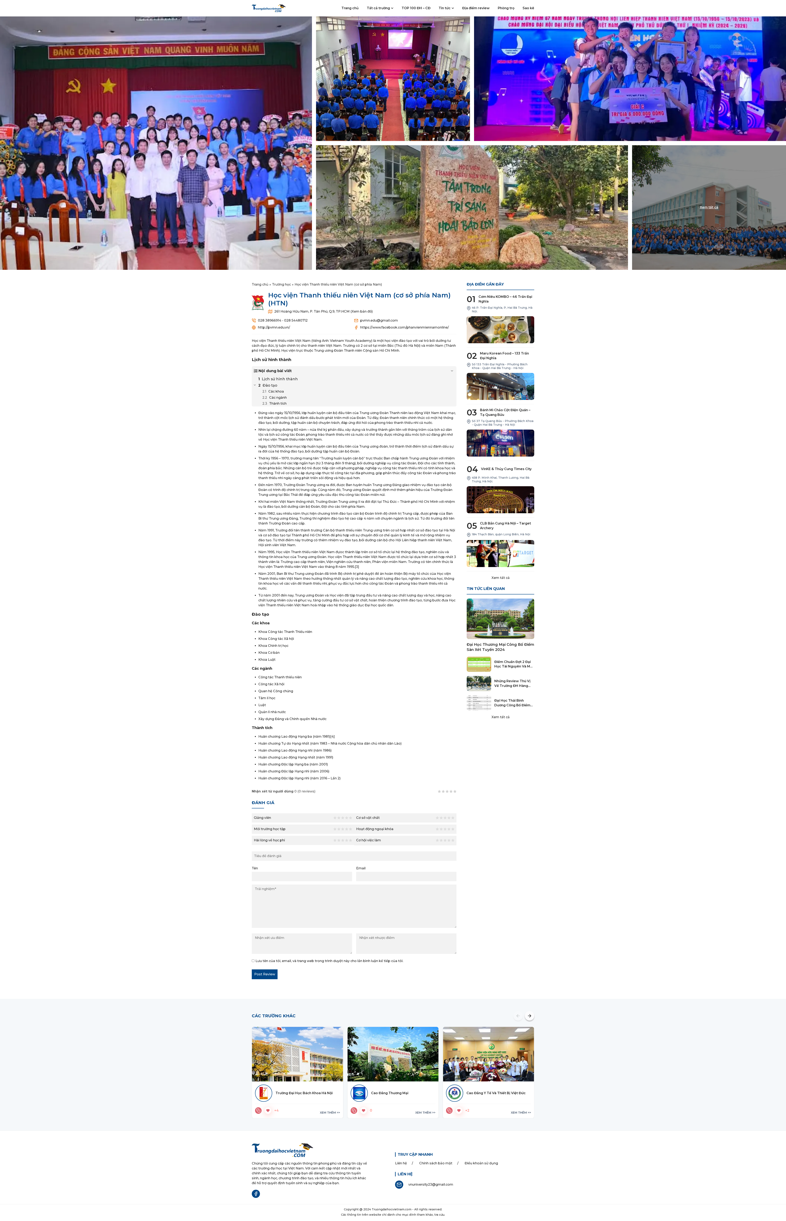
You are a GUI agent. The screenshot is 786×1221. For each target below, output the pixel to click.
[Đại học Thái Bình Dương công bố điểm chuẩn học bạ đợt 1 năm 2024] (479, 703)
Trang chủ (260, 284)
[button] (518, 1016)
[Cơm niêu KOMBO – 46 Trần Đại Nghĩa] (500, 329)
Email (361, 868)
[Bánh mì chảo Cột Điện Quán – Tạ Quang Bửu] (500, 443)
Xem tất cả (500, 578)
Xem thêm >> (330, 1112)
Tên (255, 868)
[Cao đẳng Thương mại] (393, 1054)
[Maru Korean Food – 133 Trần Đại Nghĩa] (500, 386)
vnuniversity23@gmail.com (430, 1184)
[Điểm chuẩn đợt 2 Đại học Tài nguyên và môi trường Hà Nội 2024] (479, 664)
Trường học (281, 284)
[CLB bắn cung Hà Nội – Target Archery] (500, 553)
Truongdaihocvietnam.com (391, 1209)
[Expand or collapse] (451, 371)
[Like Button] (268, 1110)
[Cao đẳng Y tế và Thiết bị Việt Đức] (488, 1054)
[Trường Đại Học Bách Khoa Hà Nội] (297, 1054)
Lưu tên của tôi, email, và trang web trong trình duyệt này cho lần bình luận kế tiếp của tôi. (329, 961)
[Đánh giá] (258, 1110)
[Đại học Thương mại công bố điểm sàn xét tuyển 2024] (500, 619)
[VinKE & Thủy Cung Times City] (500, 499)
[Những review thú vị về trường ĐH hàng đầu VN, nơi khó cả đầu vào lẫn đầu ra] (479, 683)
